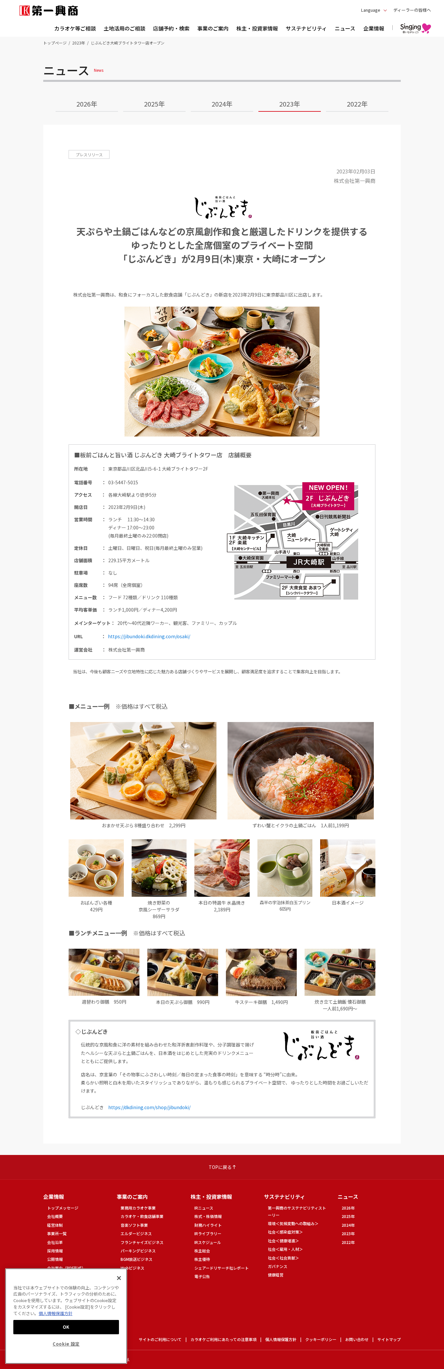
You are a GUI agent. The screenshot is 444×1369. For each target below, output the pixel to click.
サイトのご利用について (160, 1339)
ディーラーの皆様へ (412, 10)
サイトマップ (389, 1339)
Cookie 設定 (66, 1344)
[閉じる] (119, 1278)
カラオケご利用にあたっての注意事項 (223, 1339)
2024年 (222, 103)
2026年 (86, 103)
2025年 (154, 103)
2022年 (357, 103)
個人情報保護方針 (280, 1339)
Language (370, 10)
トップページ (55, 42)
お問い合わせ (357, 1339)
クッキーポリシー (320, 1339)
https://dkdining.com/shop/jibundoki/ (149, 1107)
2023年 (78, 42)
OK (66, 1327)
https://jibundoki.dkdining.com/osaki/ (149, 636)
